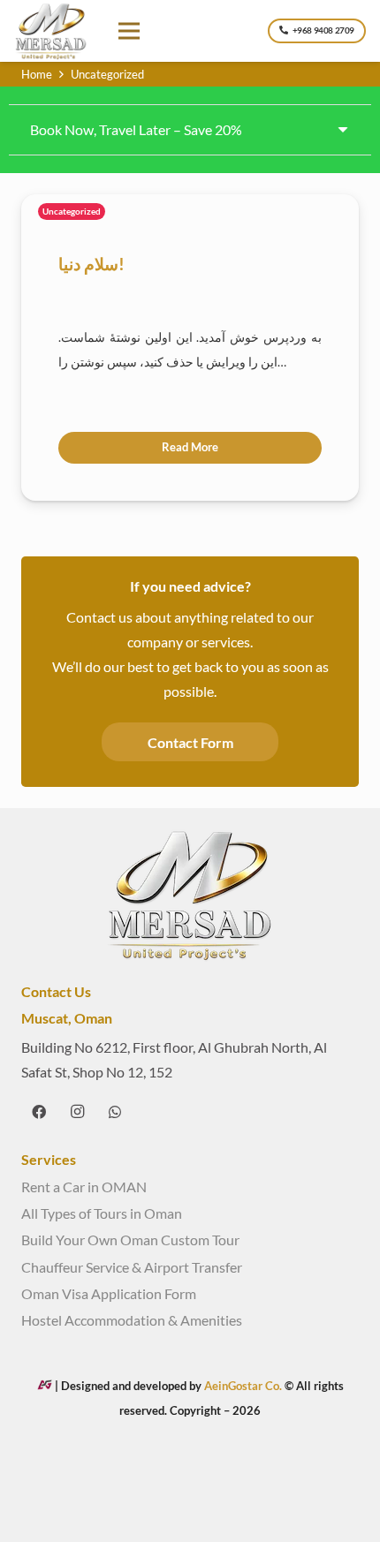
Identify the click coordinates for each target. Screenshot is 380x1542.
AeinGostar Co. (244, 1386)
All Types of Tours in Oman (101, 1213)
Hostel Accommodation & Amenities (131, 1319)
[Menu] (130, 31)
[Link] (50, 31)
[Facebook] (39, 1112)
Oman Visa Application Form (108, 1293)
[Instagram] (77, 1112)
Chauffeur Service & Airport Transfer (131, 1267)
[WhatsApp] (115, 1112)
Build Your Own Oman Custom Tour (130, 1239)
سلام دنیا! (91, 263)
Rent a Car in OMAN (84, 1186)
